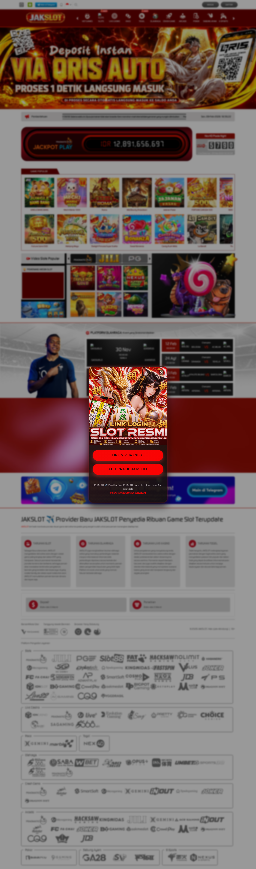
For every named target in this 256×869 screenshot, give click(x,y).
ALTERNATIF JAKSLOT (128, 469)
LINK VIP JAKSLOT (128, 455)
